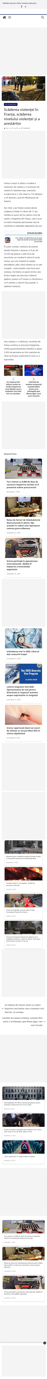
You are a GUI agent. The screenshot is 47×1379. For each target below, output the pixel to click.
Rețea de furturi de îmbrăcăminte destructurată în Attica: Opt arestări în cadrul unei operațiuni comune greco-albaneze (23, 1265)
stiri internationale (11, 104)
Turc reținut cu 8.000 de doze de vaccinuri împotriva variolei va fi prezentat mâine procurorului (28, 239)
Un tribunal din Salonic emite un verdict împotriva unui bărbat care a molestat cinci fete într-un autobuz (24, 1009)
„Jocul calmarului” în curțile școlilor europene (19, 1156)
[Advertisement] (23, 51)
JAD (17, 128)
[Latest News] (4, 17)
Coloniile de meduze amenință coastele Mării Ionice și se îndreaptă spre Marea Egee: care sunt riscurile (22, 1022)
